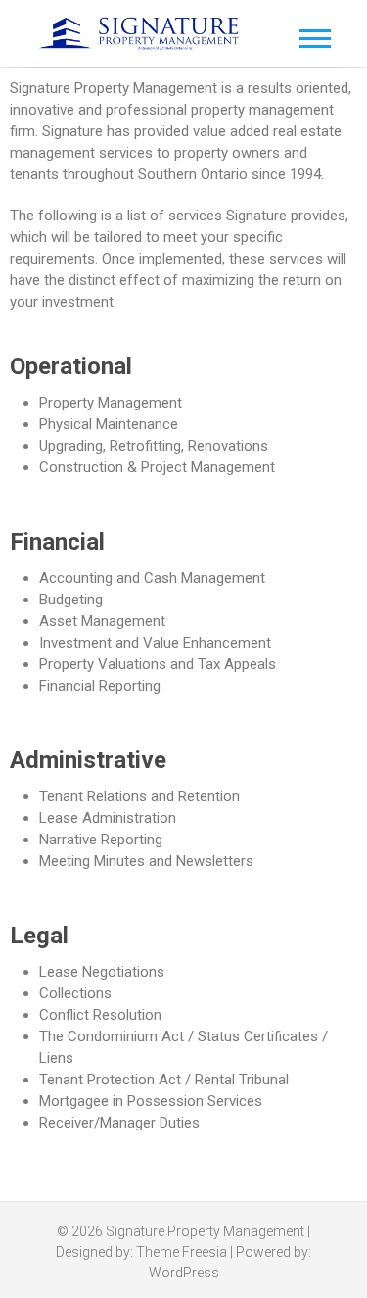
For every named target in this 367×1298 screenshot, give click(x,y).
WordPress (184, 1272)
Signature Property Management (205, 1231)
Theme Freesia (181, 1252)
